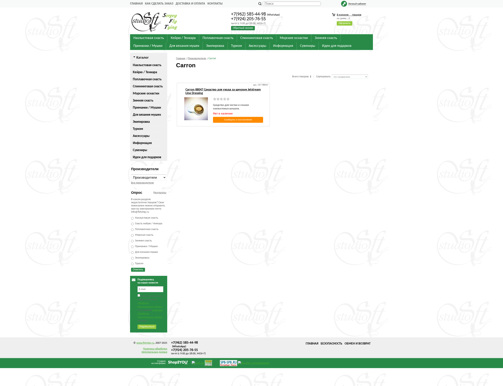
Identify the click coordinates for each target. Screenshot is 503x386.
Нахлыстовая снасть (147, 65)
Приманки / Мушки (147, 107)
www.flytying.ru (145, 343)
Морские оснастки (146, 93)
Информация (142, 143)
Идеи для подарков (147, 157)
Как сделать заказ (159, 3)
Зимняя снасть (143, 100)
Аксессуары (141, 136)
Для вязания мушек (147, 114)
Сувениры (140, 150)
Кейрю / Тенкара (145, 72)
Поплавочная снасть (147, 79)
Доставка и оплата (190, 3)
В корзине (349, 14)
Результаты (159, 192)
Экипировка (141, 122)
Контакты (215, 3)
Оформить (345, 23)
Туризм (138, 129)
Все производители (142, 182)
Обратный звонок (243, 28)
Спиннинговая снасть (148, 86)
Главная (136, 3)
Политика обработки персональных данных (154, 350)
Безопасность (331, 343)
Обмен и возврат (358, 343)
